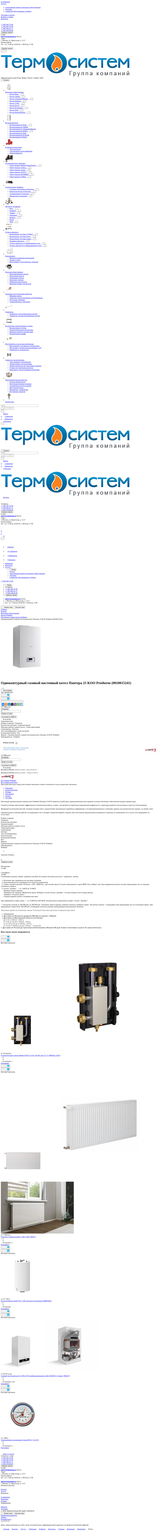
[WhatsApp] (18, 704)
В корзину (5, 709)
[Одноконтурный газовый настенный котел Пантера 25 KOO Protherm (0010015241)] (28, 674)
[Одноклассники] (6, 704)
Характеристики (11, 790)
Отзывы (8, 792)
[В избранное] (5, 695)
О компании (5, 1497)
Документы (9, 794)
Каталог (4, 1489)
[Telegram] (21, 704)
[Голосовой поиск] (7, 408)
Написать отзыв (7, 862)
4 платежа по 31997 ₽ (9, 717)
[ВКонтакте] (3, 704)
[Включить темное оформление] (3, 51)
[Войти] (2, 528)
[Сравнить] (5, 698)
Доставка (8, 9)
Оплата (8, 796)
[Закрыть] (2, 538)
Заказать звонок (7, 32)
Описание (9, 788)
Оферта (3, 1517)
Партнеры (4, 1499)
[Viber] (15, 704)
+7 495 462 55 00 (7, 24)
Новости (4, 1507)
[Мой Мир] (9, 704)
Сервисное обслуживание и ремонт (18, 11)
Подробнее (5, 1063)
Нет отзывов (7, 690)
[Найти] (12, 408)
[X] (12, 704)
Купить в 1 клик (7, 713)
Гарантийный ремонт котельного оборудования (22, 7)
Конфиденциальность (9, 1515)
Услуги (3, 1491)
